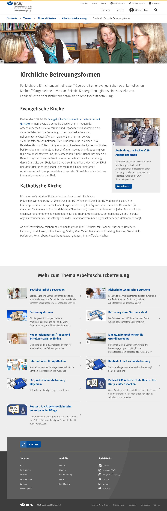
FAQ (21, 465)
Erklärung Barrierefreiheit (100, 505)
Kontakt (94, 3)
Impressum (133, 505)
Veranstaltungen (26, 479)
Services (24, 458)
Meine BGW (141, 10)
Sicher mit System (47, 18)
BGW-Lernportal (26, 488)
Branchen (84, 3)
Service (120, 10)
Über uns (62, 470)
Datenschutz (145, 505)
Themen (106, 10)
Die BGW (63, 458)
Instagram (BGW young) (111, 474)
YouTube (105, 479)
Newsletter (106, 488)
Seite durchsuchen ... (156, 10)
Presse (103, 3)
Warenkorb (156, 3)
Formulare (24, 474)
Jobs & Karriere (64, 484)
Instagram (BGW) (108, 470)
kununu (105, 484)
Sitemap (157, 505)
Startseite (12, 18)
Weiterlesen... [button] (123, 186)
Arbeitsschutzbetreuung (74, 18)
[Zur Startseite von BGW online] (19, 6)
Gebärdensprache (138, 3)
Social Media (105, 458)
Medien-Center (25, 470)
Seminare (23, 484)
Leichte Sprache (119, 3)
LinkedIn (105, 465)
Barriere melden (119, 505)
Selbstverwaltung (65, 474)
